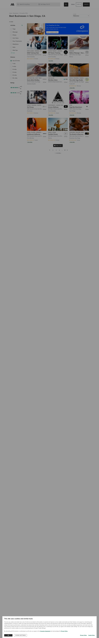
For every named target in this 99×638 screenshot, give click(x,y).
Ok (8, 635)
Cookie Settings (20, 635)
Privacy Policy (64, 631)
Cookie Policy (91, 635)
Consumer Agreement (45, 631)
